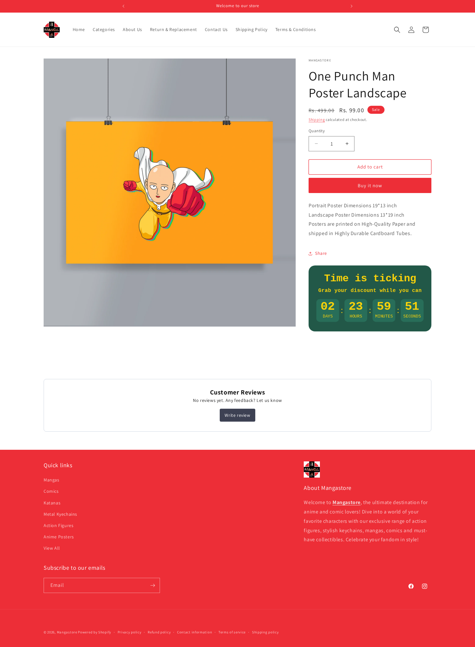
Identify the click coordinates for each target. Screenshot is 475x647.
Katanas (52, 503)
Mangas (51, 480)
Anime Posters (59, 537)
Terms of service (232, 632)
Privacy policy (130, 632)
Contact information (194, 632)
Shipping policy (265, 632)
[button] (397, 30)
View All (52, 548)
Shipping (317, 119)
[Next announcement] (351, 6)
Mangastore (67, 632)
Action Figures (58, 525)
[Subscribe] (152, 585)
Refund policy (159, 632)
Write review (237, 415)
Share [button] (321, 253)
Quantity (317, 131)
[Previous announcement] (123, 6)
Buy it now (370, 185)
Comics (51, 491)
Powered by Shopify (94, 632)
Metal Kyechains (60, 514)
